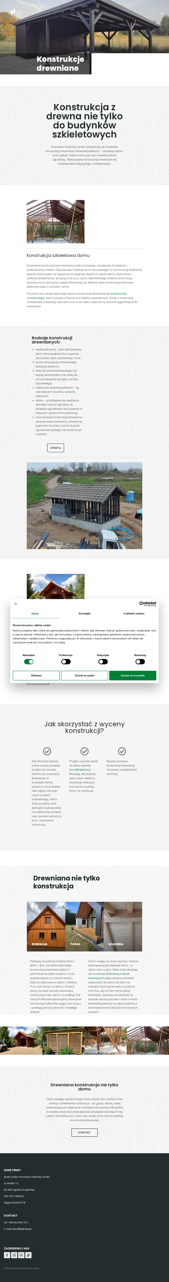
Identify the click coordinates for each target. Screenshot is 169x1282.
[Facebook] (7, 1255)
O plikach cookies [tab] (134, 613)
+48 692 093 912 (18, 1222)
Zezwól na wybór (84, 675)
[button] (4, 1041)
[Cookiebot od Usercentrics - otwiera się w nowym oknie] (141, 603)
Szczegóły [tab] (85, 613)
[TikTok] (28, 1255)
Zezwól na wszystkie (133, 675)
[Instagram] (14, 1255)
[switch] (66, 661)
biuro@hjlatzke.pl (80, 769)
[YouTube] (21, 1255)
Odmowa (36, 675)
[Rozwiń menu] (162, 13)
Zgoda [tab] (35, 613)
